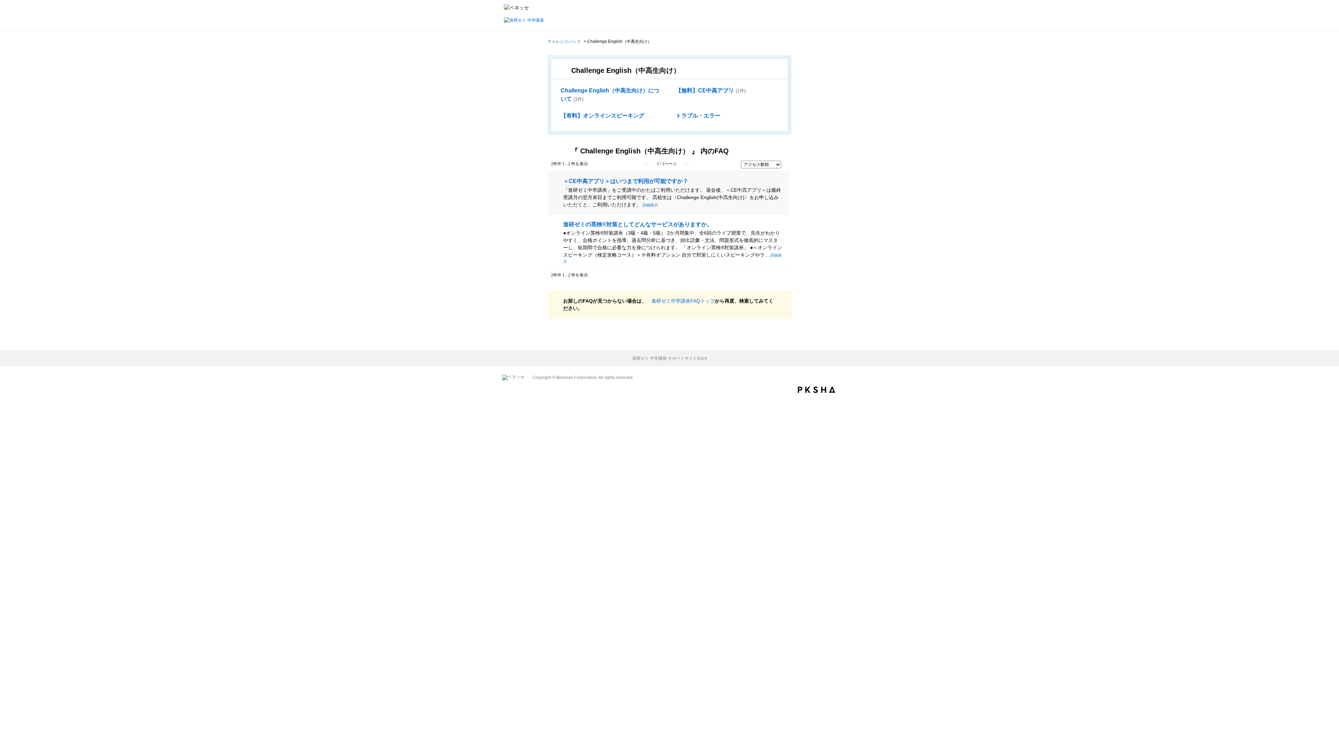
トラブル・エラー (698, 115)
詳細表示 (650, 205)
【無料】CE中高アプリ (711, 90)
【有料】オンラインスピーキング (602, 115)
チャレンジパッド (564, 41)
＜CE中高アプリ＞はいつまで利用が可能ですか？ (625, 181)
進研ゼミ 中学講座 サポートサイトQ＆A (669, 358)
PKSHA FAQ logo (816, 389)
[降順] (786, 167)
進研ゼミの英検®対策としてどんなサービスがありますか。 (637, 224)
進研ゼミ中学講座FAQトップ (683, 301)
